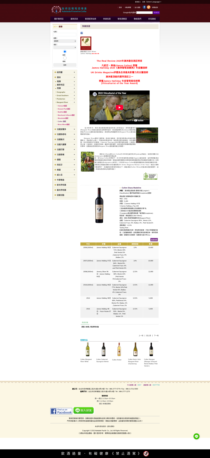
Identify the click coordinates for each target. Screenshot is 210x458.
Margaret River (62, 102)
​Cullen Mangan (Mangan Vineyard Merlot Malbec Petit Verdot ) (151, 362)
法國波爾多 (61, 129)
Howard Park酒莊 (64, 109)
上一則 (141, 335)
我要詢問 (154, 240)
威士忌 (59, 175)
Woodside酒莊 (63, 118)
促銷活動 (60, 195)
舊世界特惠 (61, 190)
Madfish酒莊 (62, 112)
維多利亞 (60, 85)
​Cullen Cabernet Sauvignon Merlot (102, 360)
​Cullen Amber (117, 360)
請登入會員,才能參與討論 (90, 327)
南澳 (59, 81)
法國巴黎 (60, 150)
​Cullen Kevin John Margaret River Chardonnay (134, 361)
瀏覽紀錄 (155, 7)
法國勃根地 (61, 134)
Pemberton (61, 99)
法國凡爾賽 (61, 145)
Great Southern (62, 95)
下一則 (156, 335)
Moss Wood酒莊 (64, 124)
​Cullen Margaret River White (86, 360)
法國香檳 (60, 155)
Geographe (61, 92)
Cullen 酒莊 (62, 121)
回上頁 (148, 335)
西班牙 (59, 165)
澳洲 (59, 77)
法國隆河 (60, 139)
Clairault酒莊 (62, 106)
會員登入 (138, 2)
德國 (59, 160)
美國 (59, 170)
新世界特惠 (61, 185)
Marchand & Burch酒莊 (66, 115)
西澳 (59, 88)
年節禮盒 (60, 180)
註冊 (143, 2)
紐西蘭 (59, 72)
